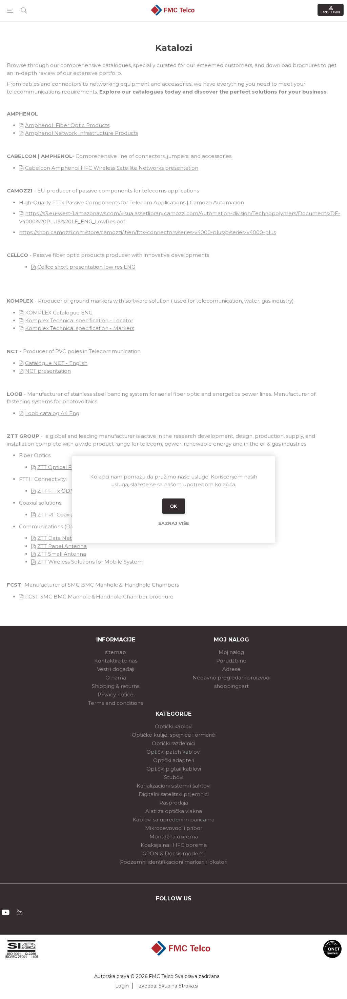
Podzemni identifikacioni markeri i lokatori (173, 862)
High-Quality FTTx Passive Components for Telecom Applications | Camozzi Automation (131, 202)
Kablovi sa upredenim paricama (173, 819)
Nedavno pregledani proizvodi (231, 677)
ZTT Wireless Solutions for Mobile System (90, 561)
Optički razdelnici (173, 743)
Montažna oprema (173, 836)
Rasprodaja (173, 802)
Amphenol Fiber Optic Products (67, 125)
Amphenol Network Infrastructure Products (81, 133)
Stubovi (173, 777)
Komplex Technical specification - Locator (79, 320)
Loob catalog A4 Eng (52, 413)
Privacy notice (116, 694)
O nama (115, 677)
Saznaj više (173, 523)
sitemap (115, 652)
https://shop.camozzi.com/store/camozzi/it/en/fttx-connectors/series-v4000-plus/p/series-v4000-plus (147, 232)
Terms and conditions (115, 703)
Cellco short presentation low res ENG (86, 267)
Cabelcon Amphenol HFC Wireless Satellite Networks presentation (111, 168)
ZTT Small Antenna (61, 554)
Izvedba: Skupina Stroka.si (167, 986)
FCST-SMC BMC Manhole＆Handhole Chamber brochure (99, 596)
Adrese (231, 669)
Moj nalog (231, 652)
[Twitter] (19, 912)
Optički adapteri (173, 760)
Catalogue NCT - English (56, 363)
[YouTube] (5, 912)
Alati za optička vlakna (173, 811)
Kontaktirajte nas (115, 660)
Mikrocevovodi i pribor (173, 828)
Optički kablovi (173, 726)
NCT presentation (48, 371)
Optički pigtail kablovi (173, 769)
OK (173, 506)
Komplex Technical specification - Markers (79, 328)
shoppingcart (231, 686)
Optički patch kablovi (173, 752)
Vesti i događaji (115, 669)
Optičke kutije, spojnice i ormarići (174, 735)
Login (122, 986)
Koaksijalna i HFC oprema (174, 845)
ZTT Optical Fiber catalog (69, 467)
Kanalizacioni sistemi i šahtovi (173, 785)
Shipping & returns (115, 686)
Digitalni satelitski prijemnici (174, 794)
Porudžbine (231, 660)
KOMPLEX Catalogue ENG (59, 312)
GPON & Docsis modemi (173, 853)
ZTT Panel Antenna (62, 546)
